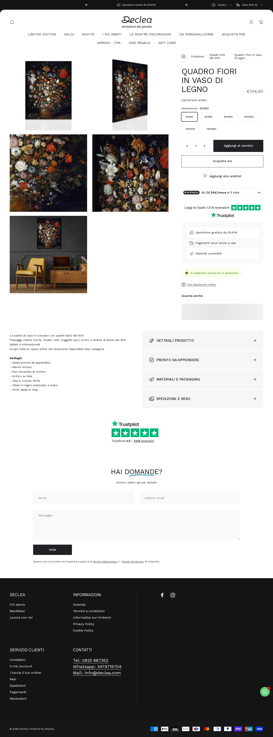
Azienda (79, 604)
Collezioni (197, 56)
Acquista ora (222, 161)
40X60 (189, 116)
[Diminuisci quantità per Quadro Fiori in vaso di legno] (186, 146)
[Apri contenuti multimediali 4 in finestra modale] (130, 173)
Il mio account (21, 666)
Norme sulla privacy (105, 561)
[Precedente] (86, 5)
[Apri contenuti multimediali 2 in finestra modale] (130, 92)
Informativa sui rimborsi (92, 617)
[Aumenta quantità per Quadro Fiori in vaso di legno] (205, 146)
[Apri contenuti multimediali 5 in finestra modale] (48, 254)
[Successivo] (186, 5)
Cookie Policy (83, 630)
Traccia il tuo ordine (25, 673)
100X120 (249, 116)
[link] (90, 660)
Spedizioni (18, 685)
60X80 (209, 116)
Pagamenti (18, 692)
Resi (13, 679)
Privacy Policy (83, 624)
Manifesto (17, 611)
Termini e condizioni (88, 611)
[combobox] (222, 5)
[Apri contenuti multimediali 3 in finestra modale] (48, 173)
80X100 (228, 116)
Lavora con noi (21, 617)
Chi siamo (17, 604)
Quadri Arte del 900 (217, 56)
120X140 (190, 129)
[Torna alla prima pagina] (183, 56)
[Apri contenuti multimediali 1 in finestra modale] (48, 92)
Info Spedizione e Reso (202, 284)
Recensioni (18, 698)
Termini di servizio (133, 561)
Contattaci (17, 660)
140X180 (211, 129)
